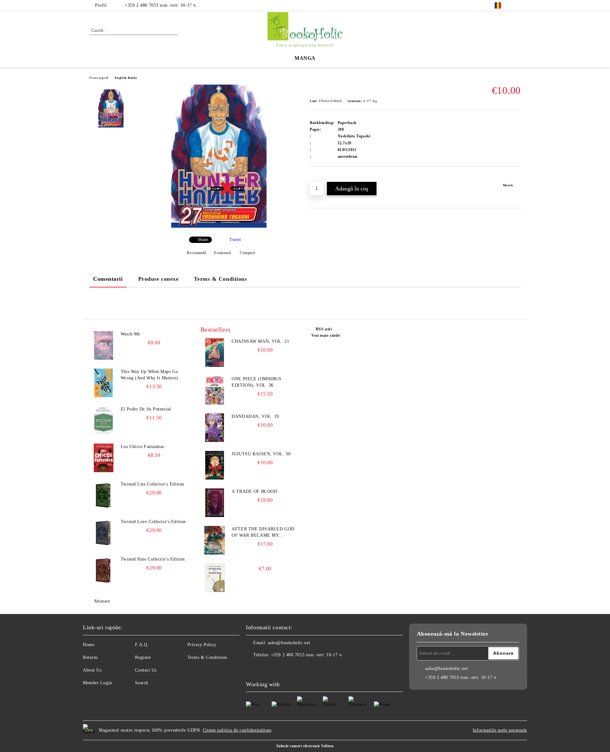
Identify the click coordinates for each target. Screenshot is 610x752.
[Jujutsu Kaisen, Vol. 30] (214, 465)
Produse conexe (158, 279)
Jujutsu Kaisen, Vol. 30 (261, 454)
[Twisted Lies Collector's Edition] (103, 495)
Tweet (235, 239)
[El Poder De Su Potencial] (103, 420)
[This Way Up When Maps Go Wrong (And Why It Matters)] (103, 383)
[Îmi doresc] (322, 177)
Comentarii (108, 279)
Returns (90, 657)
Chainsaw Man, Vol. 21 (260, 341)
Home (88, 644)
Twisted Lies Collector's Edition (152, 484)
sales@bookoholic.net (289, 642)
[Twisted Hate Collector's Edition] (103, 570)
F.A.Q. (141, 644)
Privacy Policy (201, 644)
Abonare (102, 601)
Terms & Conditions (220, 279)
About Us (92, 670)
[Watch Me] (103, 345)
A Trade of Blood (254, 491)
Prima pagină (98, 77)
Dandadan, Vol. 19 (255, 416)
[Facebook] (517, 5)
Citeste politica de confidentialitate (237, 730)
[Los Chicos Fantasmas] (103, 458)
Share (203, 240)
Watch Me (130, 334)
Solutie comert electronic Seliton (305, 746)
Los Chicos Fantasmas (142, 446)
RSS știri (324, 329)
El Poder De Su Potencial (146, 409)
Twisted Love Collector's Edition (153, 521)
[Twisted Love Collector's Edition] (103, 533)
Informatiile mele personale (500, 730)
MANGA (305, 58)
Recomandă (196, 253)
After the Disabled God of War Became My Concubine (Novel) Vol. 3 (264, 533)
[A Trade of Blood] (214, 502)
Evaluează (222, 253)
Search (141, 682)
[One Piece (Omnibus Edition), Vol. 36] (214, 390)
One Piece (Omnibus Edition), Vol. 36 (256, 382)
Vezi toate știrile (325, 335)
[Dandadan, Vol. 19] (214, 427)
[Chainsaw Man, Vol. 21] (214, 352)
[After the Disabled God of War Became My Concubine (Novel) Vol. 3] (214, 540)
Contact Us (146, 670)
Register (143, 657)
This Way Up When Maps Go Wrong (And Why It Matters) (149, 374)
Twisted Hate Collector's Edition (153, 559)
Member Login (97, 682)
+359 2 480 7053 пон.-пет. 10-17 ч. (161, 5)
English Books (126, 77)
